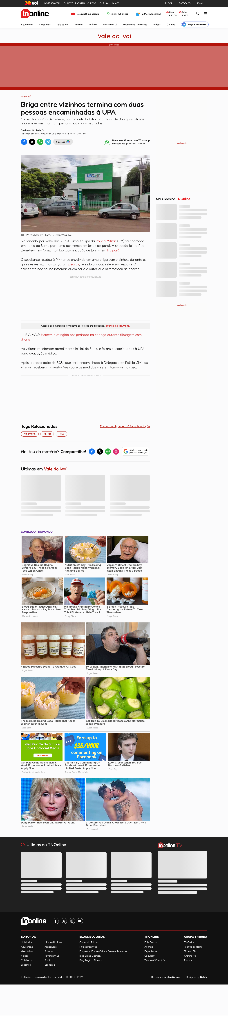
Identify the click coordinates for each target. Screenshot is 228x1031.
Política (93, 24)
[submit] (198, 14)
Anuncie (148, 946)
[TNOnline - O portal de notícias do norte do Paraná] (35, 14)
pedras (73, 264)
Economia (50, 964)
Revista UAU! (110, 24)
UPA (61, 434)
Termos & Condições (155, 960)
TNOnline (189, 942)
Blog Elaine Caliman (90, 955)
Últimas (171, 24)
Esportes (26, 964)
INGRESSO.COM (52, 3)
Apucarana (27, 24)
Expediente (150, 951)
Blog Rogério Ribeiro (90, 960)
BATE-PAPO (184, 3)
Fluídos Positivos (88, 946)
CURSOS (91, 3)
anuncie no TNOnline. (118, 325)
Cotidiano (26, 960)
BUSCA (168, 3)
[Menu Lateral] (205, 13)
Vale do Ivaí (62, 24)
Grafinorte (190, 955)
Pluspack (189, 960)
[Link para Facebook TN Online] (56, 921)
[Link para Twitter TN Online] (64, 921)
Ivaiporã (112, 250)
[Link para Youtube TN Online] (80, 921)
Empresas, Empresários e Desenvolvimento (103, 951)
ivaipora (30, 434)
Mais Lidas (26, 942)
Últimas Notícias (53, 942)
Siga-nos (60, 141)
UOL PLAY (103, 3)
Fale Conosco (151, 942)
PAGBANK (80, 3)
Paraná (78, 24)
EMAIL (200, 3)
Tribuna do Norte (193, 946)
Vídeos (157, 24)
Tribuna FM (190, 951)
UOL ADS (115, 3)
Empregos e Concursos (135, 24)
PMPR (47, 434)
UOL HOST (68, 3)
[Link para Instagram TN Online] (72, 921)
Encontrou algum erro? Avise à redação (125, 426)
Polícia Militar (106, 241)
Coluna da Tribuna (89, 942)
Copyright (149, 955)
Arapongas (44, 24)
